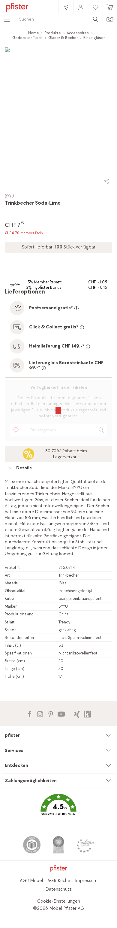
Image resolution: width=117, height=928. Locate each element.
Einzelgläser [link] (94, 37)
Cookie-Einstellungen (58, 901)
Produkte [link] (53, 32)
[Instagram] (40, 713)
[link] (66, 7)
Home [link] (33, 32)
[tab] (58, 469)
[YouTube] (61, 713)
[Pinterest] (50, 713)
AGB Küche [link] (58, 881)
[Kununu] (87, 713)
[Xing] (77, 713)
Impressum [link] (86, 881)
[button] (58, 808)
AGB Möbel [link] (31, 881)
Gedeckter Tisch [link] (27, 37)
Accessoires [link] (78, 32)
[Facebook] (29, 713)
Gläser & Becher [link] (63, 37)
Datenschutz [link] (58, 889)
